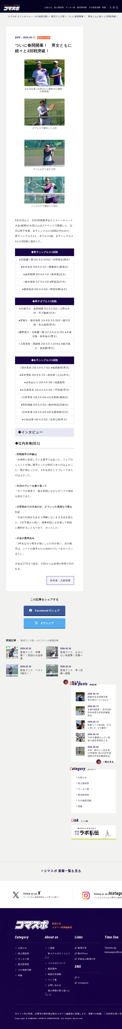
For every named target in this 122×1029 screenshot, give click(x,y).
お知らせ (48, 7)
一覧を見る (108, 762)
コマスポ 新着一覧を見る (63, 871)
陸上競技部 (59, 7)
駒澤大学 (82, 948)
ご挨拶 (51, 948)
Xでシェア (47, 623)
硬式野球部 (82, 7)
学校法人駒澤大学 (87, 959)
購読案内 (52, 968)
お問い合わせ (54, 985)
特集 (104, 7)
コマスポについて (57, 963)
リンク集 (52, 979)
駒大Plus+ (83, 953)
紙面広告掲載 (54, 974)
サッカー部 (70, 7)
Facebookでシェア (47, 610)
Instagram (83, 983)
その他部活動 (94, 7)
